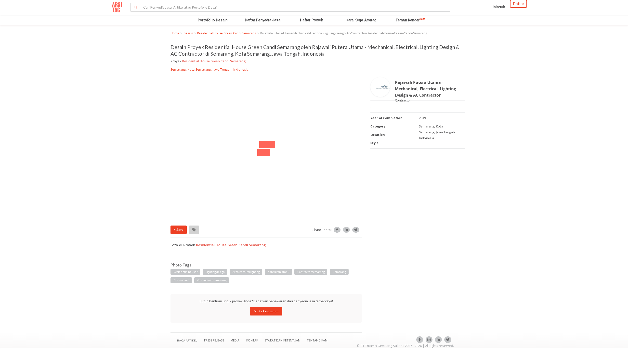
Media (235, 340)
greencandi (181, 280)
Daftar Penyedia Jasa (262, 20)
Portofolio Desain (212, 20)
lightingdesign (215, 272)
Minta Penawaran (266, 311)
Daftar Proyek (311, 20)
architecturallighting (246, 272)
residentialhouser (185, 272)
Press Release (214, 340)
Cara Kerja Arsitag (361, 20)
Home (174, 33)
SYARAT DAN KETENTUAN (283, 340)
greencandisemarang (211, 280)
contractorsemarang (311, 272)
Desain (188, 33)
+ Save (178, 229)
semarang (339, 272)
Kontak (252, 340)
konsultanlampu (278, 272)
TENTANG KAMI (317, 340)
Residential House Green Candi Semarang (226, 33)
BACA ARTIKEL (187, 340)
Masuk (499, 7)
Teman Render (410, 20)
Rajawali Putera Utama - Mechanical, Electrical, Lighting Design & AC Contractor (425, 89)
